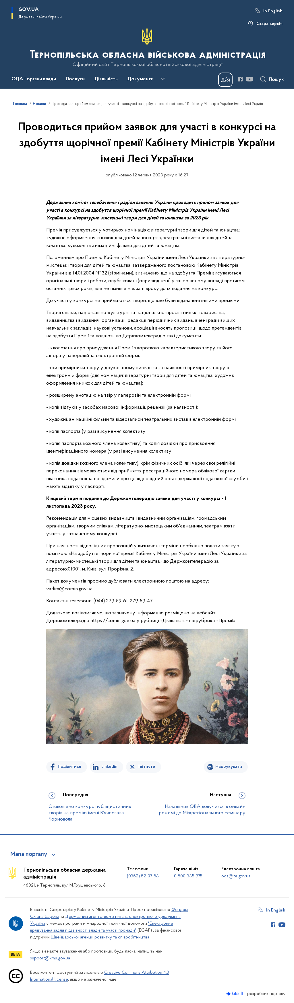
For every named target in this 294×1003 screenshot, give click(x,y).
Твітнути (146, 766)
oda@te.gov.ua (235, 876)
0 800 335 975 (188, 876)
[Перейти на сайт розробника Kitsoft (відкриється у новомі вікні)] (235, 994)
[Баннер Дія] (225, 80)
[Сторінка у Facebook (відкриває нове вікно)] (240, 79)
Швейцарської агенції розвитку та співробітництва (100, 937)
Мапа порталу (28, 854)
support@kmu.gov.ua (50, 958)
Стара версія (269, 24)
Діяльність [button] (106, 79)
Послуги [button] (75, 79)
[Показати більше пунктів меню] (162, 79)
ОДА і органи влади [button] (33, 79)
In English (273, 11)
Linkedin (109, 766)
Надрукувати (228, 766)
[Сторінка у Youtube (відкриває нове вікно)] (249, 79)
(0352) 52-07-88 (143, 876)
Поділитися (69, 766)
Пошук (276, 79)
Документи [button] (140, 79)
